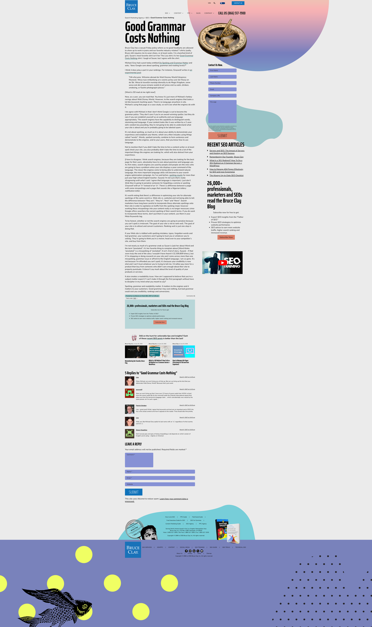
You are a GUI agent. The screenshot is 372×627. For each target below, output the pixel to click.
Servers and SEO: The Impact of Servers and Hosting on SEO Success (227, 152)
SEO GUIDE (213, 547)
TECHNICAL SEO (240, 547)
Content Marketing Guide (173, 524)
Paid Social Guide (197, 517)
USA (209, 3)
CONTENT (177, 13)
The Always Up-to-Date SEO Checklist (226, 175)
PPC (188, 13)
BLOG (198, 13)
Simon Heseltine (141, 430)
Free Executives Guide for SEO (176, 520)
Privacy (190, 553)
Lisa (137, 377)
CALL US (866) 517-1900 (231, 13)
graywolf (139, 390)
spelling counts (176, 175)
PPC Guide (183, 517)
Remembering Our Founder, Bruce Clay (135, 361)
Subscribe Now (160, 322)
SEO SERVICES (147, 547)
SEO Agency (190, 524)
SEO (166, 13)
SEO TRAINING (199, 547)
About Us (179, 553)
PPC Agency (203, 524)
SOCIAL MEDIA (185, 547)
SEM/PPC (160, 547)
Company (208, 13)
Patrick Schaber (141, 406)
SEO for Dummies (195, 520)
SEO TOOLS (226, 547)
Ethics (199, 553)
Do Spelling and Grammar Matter (173, 63)
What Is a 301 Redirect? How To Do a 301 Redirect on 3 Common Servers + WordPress (159, 362)
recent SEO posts (155, 338)
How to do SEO (170, 517)
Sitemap (209, 553)
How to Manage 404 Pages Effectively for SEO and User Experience (181, 362)
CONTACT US (238, 3)
